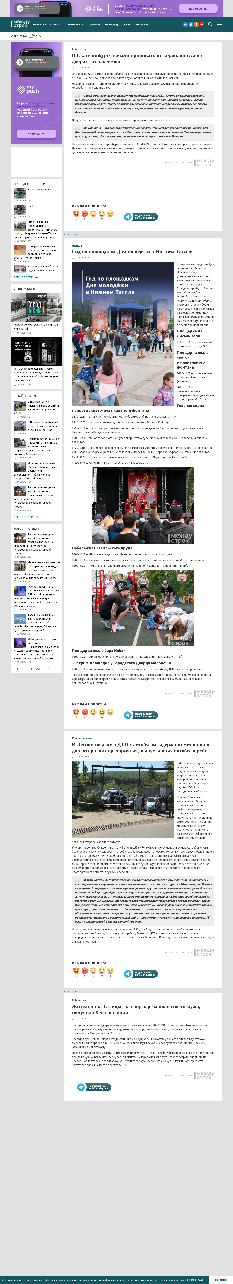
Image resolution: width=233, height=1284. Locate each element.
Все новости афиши (29, 669)
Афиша (77, 245)
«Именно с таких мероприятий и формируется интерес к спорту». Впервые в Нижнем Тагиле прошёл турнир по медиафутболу (35, 229)
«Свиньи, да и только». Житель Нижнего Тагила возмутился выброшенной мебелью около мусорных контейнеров (35, 470)
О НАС (127, 24)
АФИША (55, 24)
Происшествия (82, 738)
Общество (79, 49)
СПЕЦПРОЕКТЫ (74, 24)
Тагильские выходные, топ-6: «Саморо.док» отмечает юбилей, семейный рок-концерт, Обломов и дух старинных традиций (35, 622)
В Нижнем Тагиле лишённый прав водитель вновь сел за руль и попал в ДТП (37, 407)
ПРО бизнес (141, 24)
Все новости (23, 277)
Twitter (191, 24)
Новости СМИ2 (72, 234)
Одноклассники (196, 24)
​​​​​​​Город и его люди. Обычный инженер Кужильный (36, 326)
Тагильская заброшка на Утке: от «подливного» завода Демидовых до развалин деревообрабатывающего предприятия (36, 374)
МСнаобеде (112, 24)
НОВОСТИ (39, 24)
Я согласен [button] (221, 1279)
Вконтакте (185, 24)
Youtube (202, 24)
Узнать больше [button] (195, 1279)
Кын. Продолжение (39, 189)
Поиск (210, 24)
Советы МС (95, 24)
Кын (30, 205)
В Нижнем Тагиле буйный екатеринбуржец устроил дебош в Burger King (43, 425)
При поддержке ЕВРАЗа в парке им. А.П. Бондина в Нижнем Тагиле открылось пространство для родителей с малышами (36, 446)
